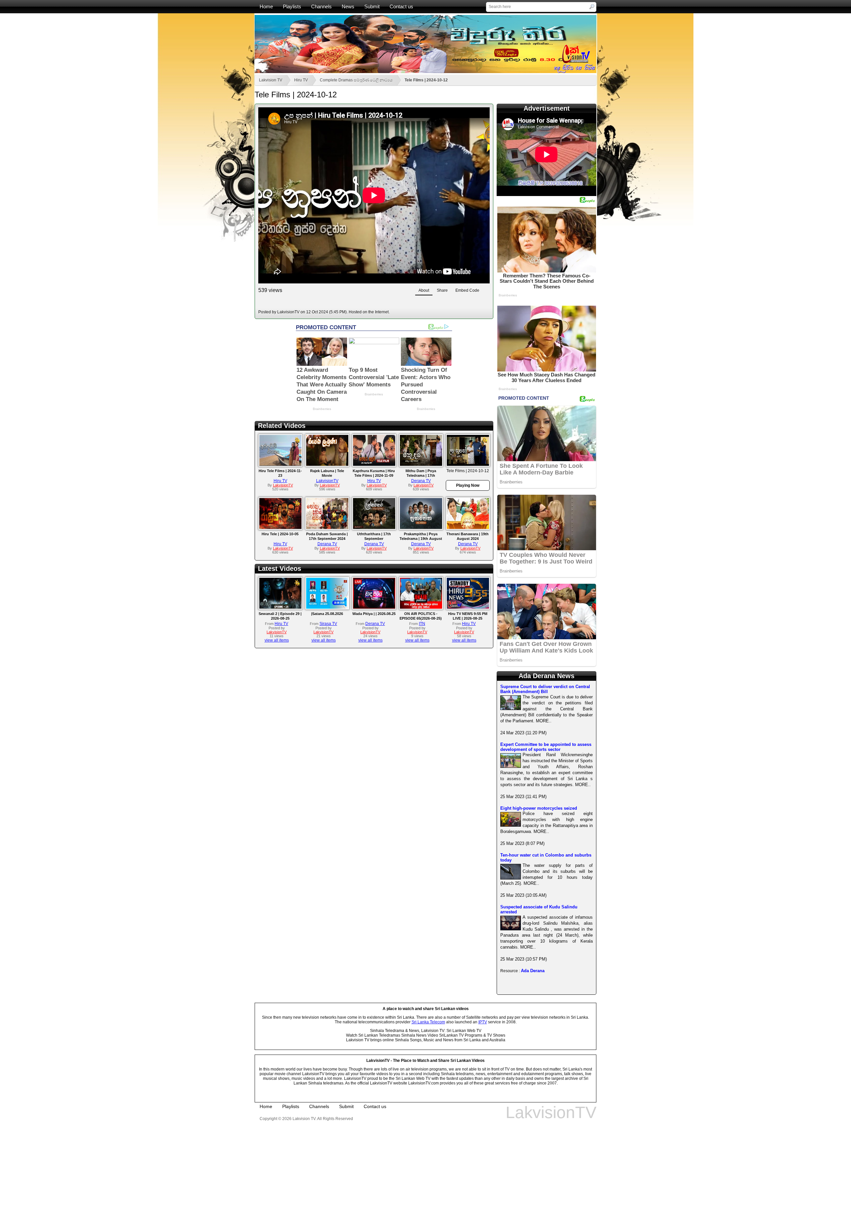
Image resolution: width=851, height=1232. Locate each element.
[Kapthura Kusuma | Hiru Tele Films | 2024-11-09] (374, 464)
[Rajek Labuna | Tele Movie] (327, 464)
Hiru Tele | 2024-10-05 (280, 534)
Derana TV (421, 480)
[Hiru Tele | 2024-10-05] (280, 527)
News (348, 6)
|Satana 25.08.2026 (327, 614)
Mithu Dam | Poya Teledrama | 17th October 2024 (421, 475)
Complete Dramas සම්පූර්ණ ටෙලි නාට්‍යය (356, 80)
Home (266, 6)
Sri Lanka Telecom (428, 1022)
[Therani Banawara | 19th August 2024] (468, 527)
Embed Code (467, 290)
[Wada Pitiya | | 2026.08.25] (374, 607)
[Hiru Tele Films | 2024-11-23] (280, 464)
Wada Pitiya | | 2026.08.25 (374, 614)
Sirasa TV (328, 623)
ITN (422, 623)
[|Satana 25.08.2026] (327, 607)
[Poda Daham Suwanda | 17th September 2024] (327, 527)
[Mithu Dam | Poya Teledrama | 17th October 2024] (421, 464)
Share (442, 290)
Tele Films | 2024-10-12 (426, 80)
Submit (372, 6)
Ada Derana (533, 970)
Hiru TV (301, 80)
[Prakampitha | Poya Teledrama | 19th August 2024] (421, 527)
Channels (321, 6)
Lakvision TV (270, 80)
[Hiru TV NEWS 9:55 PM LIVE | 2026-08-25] (468, 607)
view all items (277, 640)
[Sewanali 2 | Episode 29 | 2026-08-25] (280, 607)
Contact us (401, 6)
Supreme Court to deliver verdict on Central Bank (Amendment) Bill (545, 689)
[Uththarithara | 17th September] (374, 527)
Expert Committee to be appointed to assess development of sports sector (545, 747)
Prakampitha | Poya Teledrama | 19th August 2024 (421, 538)
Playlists (292, 6)
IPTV (482, 1022)
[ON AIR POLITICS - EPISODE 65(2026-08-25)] (421, 607)
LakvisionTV (327, 480)
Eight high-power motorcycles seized (538, 808)
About (424, 290)
